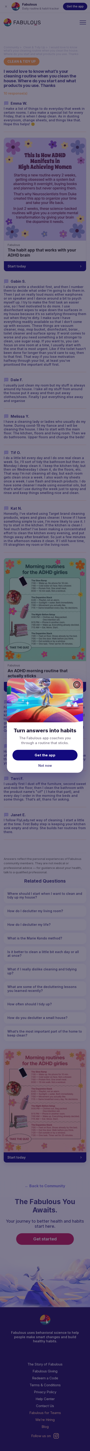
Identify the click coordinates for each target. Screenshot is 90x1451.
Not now (45, 765)
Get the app (45, 755)
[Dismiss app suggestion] (76, 684)
